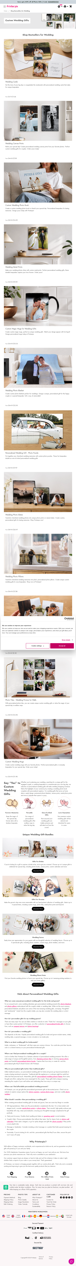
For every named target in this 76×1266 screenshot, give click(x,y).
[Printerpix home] (12, 6)
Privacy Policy (51, 1204)
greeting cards (49, 1116)
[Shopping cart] (70, 6)
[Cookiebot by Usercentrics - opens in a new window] (66, 618)
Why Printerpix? (37, 1197)
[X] (69, 1197)
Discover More (38, 871)
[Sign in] (66, 6)
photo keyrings (33, 1026)
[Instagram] (64, 1197)
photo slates (41, 1108)
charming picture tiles (44, 1059)
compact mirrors (19, 1026)
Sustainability (36, 1206)
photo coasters (34, 1092)
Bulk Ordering (8, 1204)
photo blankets (66, 1004)
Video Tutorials (22, 1204)
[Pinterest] (66, 1197)
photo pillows (12, 1006)
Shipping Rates (8, 1202)
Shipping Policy (8, 1200)
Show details (66, 640)
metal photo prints (28, 1108)
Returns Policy (51, 1206)
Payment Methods (9, 1197)
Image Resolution (23, 1202)
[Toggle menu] (5, 6)
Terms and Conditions (35, 1203)
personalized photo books (26, 1061)
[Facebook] (61, 1197)
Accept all (62, 646)
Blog (19, 1197)
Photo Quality (22, 1200)
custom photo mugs (47, 1092)
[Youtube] (72, 1197)
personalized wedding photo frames (49, 1076)
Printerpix (33, 1258)
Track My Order (51, 1202)
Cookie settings (37, 646)
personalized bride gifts (55, 1024)
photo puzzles (57, 1122)
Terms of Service (41, 1258)
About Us (35, 1200)
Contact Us (50, 1200)
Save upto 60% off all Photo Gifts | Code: (38, 2)
